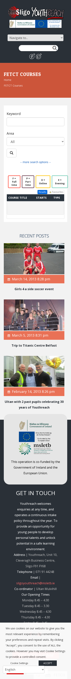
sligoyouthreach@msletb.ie (35, 583)
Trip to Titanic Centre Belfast (34, 345)
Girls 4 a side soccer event (34, 289)
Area (10, 133)
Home (7, 80)
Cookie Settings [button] (19, 663)
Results (42, 192)
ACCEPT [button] (47, 663)
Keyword (14, 113)
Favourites (57, 192)
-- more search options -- (35, 162)
